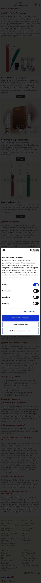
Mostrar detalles (29, 311)
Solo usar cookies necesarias (20, 331)
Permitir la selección (20, 324)
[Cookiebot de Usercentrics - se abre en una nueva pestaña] (30, 250)
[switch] (36, 291)
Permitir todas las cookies (21, 318)
